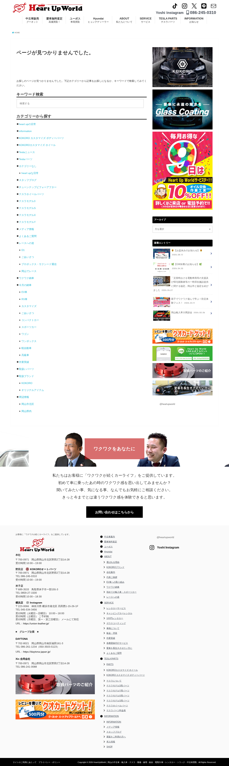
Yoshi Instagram (170, 13)
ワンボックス (28, 341)
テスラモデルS (27, 208)
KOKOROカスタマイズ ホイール (37, 145)
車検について (112, 628)
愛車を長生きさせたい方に (119, 648)
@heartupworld (167, 404)
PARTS (109, 664)
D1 (23, 250)
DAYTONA (22, 638)
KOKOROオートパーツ (43, 569)
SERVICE (146, 20)
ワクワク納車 (26, 278)
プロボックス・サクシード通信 (39, 264)
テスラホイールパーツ (31, 194)
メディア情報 (26, 229)
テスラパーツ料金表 (116, 710)
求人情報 (110, 741)
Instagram (35, 602)
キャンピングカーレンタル (119, 613)
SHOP (109, 746)
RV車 (24, 299)
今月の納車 (25, 285)
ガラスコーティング (116, 623)
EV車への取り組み (115, 582)
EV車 (24, 292)
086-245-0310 (202, 12)
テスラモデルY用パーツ (117, 690)
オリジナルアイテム (32, 390)
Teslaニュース (27, 152)
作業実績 (24, 362)
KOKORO (26, 383)
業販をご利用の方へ (116, 736)
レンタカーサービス (116, 608)
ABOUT (124, 20)
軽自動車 (26, 348)
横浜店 (19, 602)
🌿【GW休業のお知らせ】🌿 (186, 266)
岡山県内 (26, 411)
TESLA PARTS (168, 20)
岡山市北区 (27, 404)
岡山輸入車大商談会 (188, 312)
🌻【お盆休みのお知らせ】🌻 (187, 252)
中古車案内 (109, 536)
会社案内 (110, 572)
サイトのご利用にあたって (24, 762)
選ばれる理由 (112, 562)
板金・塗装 (111, 633)
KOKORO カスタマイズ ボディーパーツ (41, 138)
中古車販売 (32, 20)
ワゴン (25, 334)
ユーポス (75, 20)
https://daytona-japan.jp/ (36, 651)
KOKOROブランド (115, 567)
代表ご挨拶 (111, 577)
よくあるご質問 (27, 236)
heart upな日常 (29, 173)
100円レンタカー (114, 618)
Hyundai (98, 20)
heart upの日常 (27, 124)
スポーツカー (28, 327)
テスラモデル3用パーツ (117, 685)
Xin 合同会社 (23, 658)
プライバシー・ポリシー (49, 762)
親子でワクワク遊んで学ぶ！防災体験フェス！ (189, 301)
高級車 (25, 355)
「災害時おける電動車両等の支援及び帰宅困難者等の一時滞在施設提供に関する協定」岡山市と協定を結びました (180, 284)
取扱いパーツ (26, 369)
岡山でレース (28, 271)
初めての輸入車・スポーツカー (121, 592)
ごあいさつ (27, 257)
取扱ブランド (26, 376)
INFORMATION (193, 20)
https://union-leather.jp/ (36, 623)
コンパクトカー (30, 320)
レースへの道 (26, 243)
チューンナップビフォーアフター (38, 187)
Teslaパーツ (25, 159)
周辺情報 (24, 397)
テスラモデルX (27, 215)
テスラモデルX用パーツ (117, 695)
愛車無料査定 (54, 20)
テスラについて (113, 681)
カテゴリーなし (27, 166)
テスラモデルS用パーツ (117, 700)
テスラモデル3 (27, 201)
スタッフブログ (27, 180)
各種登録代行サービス (117, 643)
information (25, 131)
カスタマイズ (28, 306)
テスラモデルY (27, 222)
